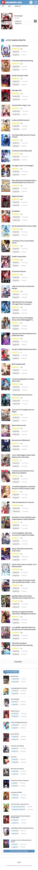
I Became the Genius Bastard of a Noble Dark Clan (24, 335)
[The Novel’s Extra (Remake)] (5, 156)
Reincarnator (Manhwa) (21, 440)
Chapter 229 (16, 111)
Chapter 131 (16, 174)
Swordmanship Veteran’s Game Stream (23, 136)
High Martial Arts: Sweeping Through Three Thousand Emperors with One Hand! (22, 304)
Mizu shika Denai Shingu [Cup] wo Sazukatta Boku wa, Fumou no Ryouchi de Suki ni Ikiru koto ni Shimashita (24, 183)
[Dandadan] (5, 216)
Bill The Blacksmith (18, 364)
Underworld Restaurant (20, 120)
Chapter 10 (16, 262)
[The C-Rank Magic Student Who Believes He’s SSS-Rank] (5, 460)
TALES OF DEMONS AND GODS (19, 722)
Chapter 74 (16, 235)
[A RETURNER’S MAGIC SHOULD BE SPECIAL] (6, 831)
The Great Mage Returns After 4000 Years (23, 380)
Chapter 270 (16, 390)
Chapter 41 (16, 188)
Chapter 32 (16, 55)
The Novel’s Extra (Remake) (22, 151)
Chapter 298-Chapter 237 (18, 806)
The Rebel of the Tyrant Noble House (23, 242)
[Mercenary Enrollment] (6, 772)
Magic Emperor (15, 711)
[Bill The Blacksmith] (5, 369)
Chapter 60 (16, 313)
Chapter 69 (16, 341)
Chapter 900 (15, 713)
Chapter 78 (18, 21)
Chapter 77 (18, 23)
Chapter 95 (16, 205)
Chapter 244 (16, 220)
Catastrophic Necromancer (22, 395)
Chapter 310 (15, 786)
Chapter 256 (16, 96)
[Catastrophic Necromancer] (5, 400)
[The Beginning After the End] (6, 691)
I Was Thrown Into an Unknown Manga (23, 287)
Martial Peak (14, 676)
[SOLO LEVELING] (6, 702)
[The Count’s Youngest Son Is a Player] (5, 415)
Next (35, 21)
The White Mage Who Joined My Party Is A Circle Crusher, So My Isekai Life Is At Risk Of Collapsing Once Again (24, 490)
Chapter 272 (15, 751)
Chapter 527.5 (15, 725)
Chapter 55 (16, 654)
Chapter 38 (16, 528)
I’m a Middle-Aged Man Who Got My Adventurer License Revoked (24, 628)
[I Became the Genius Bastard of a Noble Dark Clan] (5, 339)
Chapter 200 (15, 701)
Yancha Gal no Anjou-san (21, 105)
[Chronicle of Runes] (5, 276)
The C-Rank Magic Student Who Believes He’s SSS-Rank (23, 456)
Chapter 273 (15, 748)
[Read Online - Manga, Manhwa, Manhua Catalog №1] (11, 2)
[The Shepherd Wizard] (5, 51)
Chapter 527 (15, 728)
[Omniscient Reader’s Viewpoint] (6, 784)
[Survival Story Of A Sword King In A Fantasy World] (6, 819)
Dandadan (16, 211)
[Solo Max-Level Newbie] (6, 749)
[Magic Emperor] (6, 714)
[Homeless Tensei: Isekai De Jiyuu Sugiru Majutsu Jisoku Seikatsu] (5, 522)
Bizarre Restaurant (19, 425)
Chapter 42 (16, 497)
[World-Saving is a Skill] (5, 81)
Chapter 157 (16, 556)
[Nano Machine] (6, 737)
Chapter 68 (16, 344)
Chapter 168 (16, 159)
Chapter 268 (15, 833)
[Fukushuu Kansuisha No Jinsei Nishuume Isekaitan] (5, 476)
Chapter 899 (15, 716)
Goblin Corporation (19, 257)
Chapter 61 (15, 310)
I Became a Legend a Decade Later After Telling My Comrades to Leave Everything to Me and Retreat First (24, 615)
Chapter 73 (16, 355)
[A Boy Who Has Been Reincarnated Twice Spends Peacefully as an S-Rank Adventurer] (5, 648)
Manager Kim (17, 90)
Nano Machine (15, 734)
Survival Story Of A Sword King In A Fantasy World (20, 816)
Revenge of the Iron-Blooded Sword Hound (21, 840)
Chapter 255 (16, 99)
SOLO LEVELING (15, 699)
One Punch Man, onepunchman (20, 804)
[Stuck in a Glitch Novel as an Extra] (5, 354)
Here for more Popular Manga (19, 851)
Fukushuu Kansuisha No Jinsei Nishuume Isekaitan (23, 472)
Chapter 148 (16, 66)
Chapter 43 (16, 494)
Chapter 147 (16, 69)
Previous (2, 21)
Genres (17, 6)
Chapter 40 (16, 81)
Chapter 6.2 (16, 463)
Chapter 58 (16, 277)
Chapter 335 (15, 797)
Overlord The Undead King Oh (23, 16)
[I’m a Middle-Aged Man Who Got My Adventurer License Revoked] (5, 632)
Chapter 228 (16, 114)
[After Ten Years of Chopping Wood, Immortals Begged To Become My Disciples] (5, 323)
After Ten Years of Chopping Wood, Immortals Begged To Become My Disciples (22, 320)
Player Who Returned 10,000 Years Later (22, 550)
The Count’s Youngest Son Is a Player (23, 411)
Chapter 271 (16, 387)
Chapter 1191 (15, 759)
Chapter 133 (16, 126)
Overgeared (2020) (16, 792)
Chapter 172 (16, 417)
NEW (9, 6)
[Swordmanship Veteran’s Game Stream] (5, 140)
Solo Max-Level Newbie (17, 746)
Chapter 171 (16, 420)
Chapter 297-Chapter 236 (18, 809)
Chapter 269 (15, 830)
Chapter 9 (15, 265)
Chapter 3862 (15, 679)
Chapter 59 (16, 638)
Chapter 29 (16, 479)
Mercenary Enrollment (17, 768)
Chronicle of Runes (19, 271)
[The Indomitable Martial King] (5, 66)
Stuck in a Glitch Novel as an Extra (24, 349)
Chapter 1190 (15, 762)
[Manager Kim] (5, 95)
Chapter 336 (15, 795)
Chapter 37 (16, 248)
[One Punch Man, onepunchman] (6, 807)
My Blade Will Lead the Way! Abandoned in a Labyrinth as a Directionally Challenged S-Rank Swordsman (24, 599)
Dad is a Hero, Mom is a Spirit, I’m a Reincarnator (24, 565)
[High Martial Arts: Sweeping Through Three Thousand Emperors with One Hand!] (5, 307)
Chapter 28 (16, 482)
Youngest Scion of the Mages (22, 166)
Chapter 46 (16, 604)
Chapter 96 (16, 202)
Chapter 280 (15, 771)
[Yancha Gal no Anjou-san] (5, 110)
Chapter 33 (16, 51)
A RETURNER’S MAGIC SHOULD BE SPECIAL (22, 828)
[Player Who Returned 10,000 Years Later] (5, 554)
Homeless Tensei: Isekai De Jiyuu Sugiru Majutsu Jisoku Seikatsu (24, 518)
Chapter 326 (15, 736)
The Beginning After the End (19, 688)
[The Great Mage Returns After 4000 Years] (5, 384)
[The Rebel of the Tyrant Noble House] (5, 246)
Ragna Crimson (17, 196)
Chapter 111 (15, 328)
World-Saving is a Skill (20, 76)
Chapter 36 (16, 252)
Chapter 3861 (15, 681)
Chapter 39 (16, 84)
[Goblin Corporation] (5, 262)
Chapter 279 (15, 774)
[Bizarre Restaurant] (5, 430)
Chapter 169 (16, 156)
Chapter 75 (16, 232)
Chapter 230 (16, 508)
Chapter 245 (16, 217)
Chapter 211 (16, 541)
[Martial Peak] (6, 679)
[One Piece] (6, 760)
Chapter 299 (16, 403)
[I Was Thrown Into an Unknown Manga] (5, 291)
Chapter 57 (16, 280)
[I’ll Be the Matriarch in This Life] (5, 507)
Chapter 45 (16, 607)
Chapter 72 (16, 358)
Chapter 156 (16, 559)
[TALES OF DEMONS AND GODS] (6, 726)
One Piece (14, 757)
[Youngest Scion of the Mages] (5, 171)
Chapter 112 (16, 325)
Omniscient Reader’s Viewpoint (20, 780)
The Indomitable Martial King (22, 61)
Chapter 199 (15, 704)
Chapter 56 (16, 651)
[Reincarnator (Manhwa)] (5, 445)
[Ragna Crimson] (5, 201)
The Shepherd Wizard (20, 46)
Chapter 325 (15, 739)
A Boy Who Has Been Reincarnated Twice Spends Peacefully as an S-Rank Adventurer (22, 646)
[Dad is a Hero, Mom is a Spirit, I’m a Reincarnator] (5, 569)
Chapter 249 (15, 690)
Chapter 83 (16, 575)
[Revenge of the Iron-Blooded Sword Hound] (6, 843)
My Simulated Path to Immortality (24, 226)
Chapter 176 (15, 847)
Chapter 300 (16, 400)
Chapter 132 (16, 129)
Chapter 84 (16, 572)
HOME (19, 862)
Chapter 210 (16, 544)
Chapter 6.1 (16, 466)
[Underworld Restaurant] (5, 125)
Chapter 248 (15, 693)
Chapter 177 (14, 844)
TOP (3, 6)
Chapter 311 (14, 783)
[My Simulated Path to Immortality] (5, 231)
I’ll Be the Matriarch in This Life (23, 502)
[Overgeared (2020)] (6, 796)
